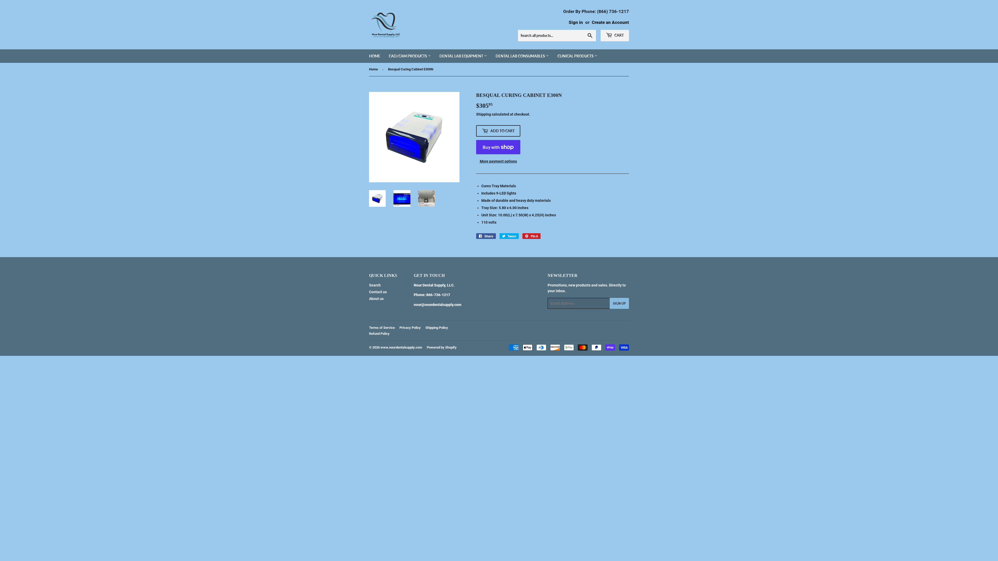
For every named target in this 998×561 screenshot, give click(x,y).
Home (374, 56)
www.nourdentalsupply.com (401, 347)
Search (375, 285)
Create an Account (610, 22)
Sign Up (619, 303)
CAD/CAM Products (408, 56)
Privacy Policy (410, 328)
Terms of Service (382, 328)
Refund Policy (379, 334)
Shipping (483, 114)
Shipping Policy (436, 328)
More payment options (498, 161)
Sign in (576, 22)
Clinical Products (575, 56)
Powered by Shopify (442, 347)
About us (376, 299)
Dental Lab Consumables (521, 56)
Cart (619, 35)
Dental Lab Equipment (461, 56)
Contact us (378, 292)
